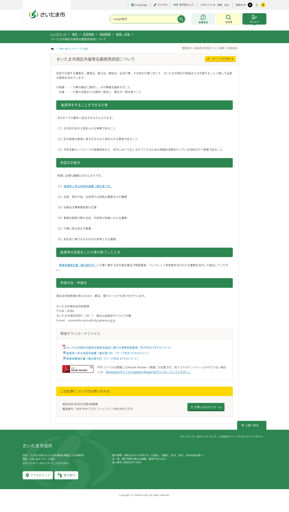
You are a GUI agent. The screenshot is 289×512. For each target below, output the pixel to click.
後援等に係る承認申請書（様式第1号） (88, 186)
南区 (74, 34)
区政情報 (88, 34)
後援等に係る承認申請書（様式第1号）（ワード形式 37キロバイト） (108, 353)
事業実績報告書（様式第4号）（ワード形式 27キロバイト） (103, 358)
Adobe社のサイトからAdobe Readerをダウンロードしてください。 (148, 372)
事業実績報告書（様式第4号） (78, 265)
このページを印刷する (222, 59)
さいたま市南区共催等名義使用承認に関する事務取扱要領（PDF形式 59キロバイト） (119, 347)
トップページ (58, 34)
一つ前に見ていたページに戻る (72, 49)
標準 (219, 5)
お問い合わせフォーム (208, 407)
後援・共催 (123, 34)
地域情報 (104, 34)
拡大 (227, 5)
